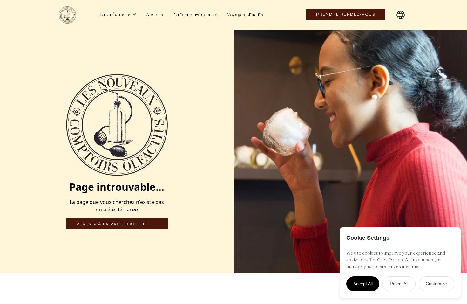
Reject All (399, 283)
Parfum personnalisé (195, 14)
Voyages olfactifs (245, 14)
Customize (436, 283)
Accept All (363, 283)
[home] (73, 15)
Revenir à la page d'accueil (113, 223)
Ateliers (154, 14)
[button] (118, 14)
